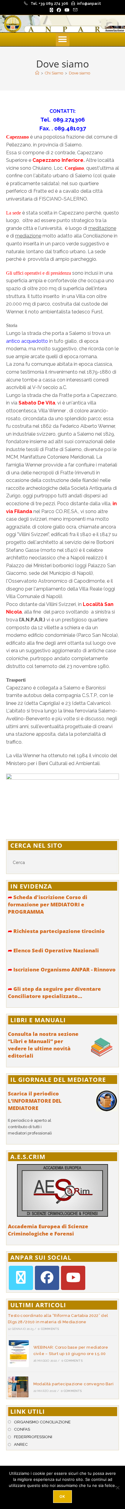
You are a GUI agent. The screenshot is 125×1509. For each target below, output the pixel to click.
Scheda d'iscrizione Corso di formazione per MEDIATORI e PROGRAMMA (47, 904)
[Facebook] (47, 1278)
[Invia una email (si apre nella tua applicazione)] (74, 10)
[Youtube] (73, 1278)
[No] (117, 1487)
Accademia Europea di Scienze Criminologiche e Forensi (48, 1230)
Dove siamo (79, 73)
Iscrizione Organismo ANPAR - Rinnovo (62, 969)
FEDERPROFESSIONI (33, 1437)
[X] (21, 1278)
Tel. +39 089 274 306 (49, 4)
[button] (62, 39)
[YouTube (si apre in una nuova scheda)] (67, 10)
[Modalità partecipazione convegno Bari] (18, 1386)
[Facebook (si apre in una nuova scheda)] (59, 10)
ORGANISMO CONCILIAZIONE (42, 1422)
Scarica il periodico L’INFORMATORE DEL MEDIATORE (35, 1100)
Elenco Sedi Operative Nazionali (53, 950)
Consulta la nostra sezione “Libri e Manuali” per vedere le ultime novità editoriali (43, 1044)
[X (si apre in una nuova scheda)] (51, 10)
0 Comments (48, 1329)
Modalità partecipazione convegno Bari (73, 1384)
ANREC (21, 1444)
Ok (62, 1496)
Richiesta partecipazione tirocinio (56, 931)
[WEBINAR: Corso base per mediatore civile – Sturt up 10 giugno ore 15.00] (18, 1353)
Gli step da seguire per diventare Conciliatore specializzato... (54, 992)
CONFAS (22, 1429)
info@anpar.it (89, 4)
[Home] (37, 73)
